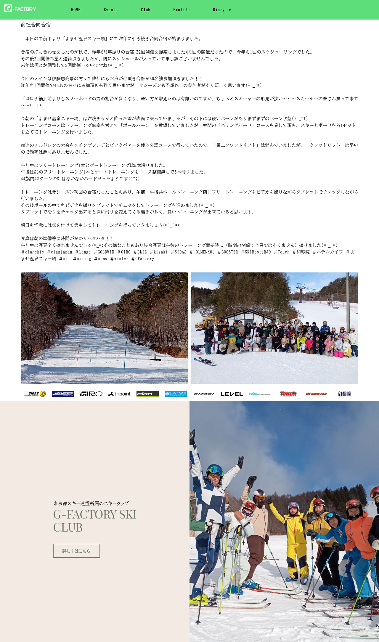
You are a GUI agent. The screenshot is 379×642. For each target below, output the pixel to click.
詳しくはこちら (76, 550)
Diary (219, 9)
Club (145, 9)
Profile (181, 9)
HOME (76, 9)
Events (111, 9)
